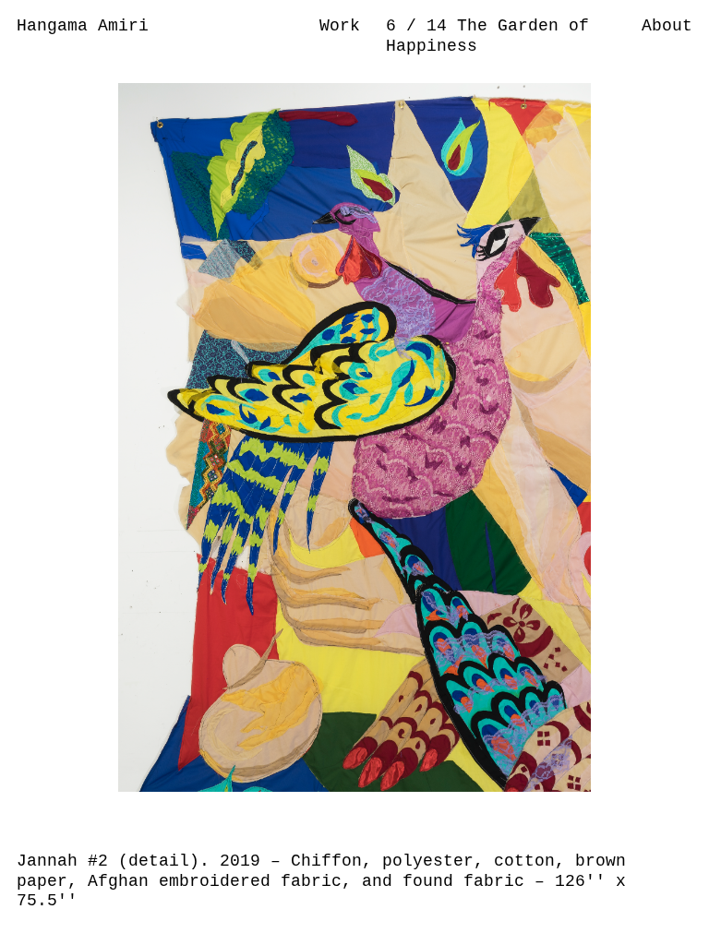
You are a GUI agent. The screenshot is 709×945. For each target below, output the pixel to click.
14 (442, 26)
